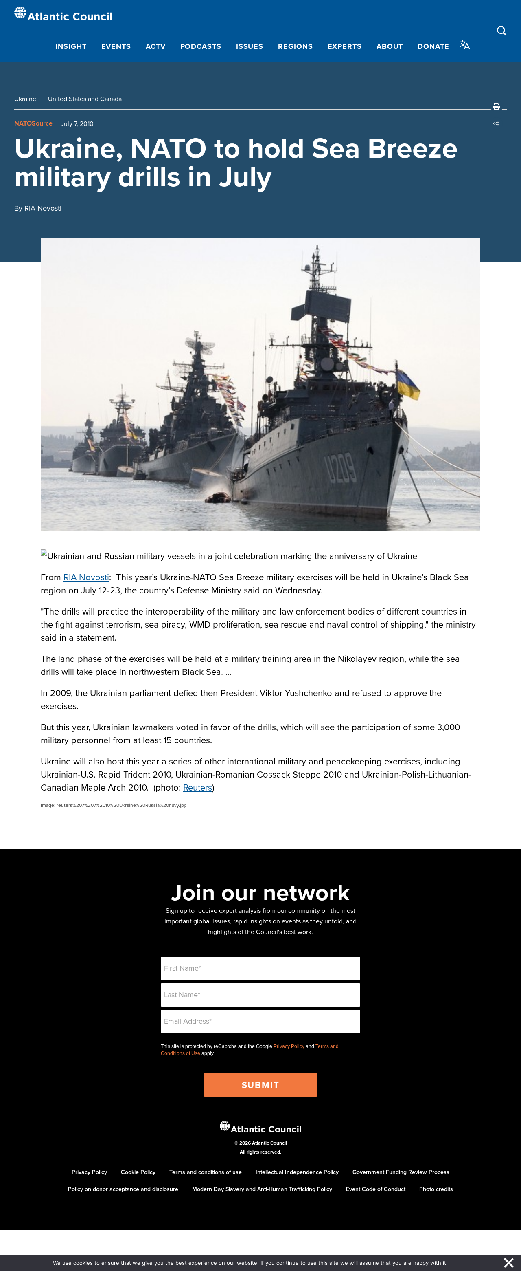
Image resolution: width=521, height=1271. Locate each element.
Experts (345, 46)
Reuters (197, 787)
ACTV (156, 46)
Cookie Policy (138, 1172)
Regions (295, 46)
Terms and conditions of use (205, 1172)
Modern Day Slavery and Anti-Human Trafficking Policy (262, 1189)
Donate (433, 46)
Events (116, 46)
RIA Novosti (86, 577)
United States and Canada (85, 98)
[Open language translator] (465, 44)
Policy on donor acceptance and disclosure (123, 1189)
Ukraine (25, 98)
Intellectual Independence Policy (297, 1172)
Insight (70, 46)
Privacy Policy (289, 1046)
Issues (249, 46)
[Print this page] (496, 106)
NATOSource (33, 123)
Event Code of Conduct (375, 1189)
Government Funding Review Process (400, 1172)
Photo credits (436, 1189)
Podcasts (200, 46)
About (390, 46)
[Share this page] (496, 123)
